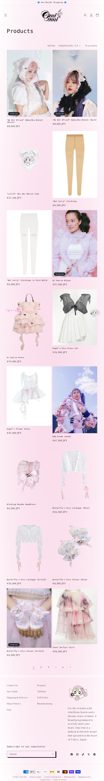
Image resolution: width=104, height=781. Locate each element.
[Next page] (70, 667)
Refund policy (70, 777)
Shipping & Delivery (17, 697)
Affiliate (41, 691)
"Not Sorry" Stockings (65, 201)
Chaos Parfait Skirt (64, 647)
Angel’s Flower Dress (18, 429)
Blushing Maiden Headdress (21, 504)
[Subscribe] (52, 754)
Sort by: (52, 45)
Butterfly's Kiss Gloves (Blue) (70, 580)
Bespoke (41, 685)
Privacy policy (36, 777)
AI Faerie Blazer (62, 280)
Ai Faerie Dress (15, 357)
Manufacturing (44, 703)
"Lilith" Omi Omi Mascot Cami (23, 194)
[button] (6, 15)
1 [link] (33, 667)
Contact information (52, 777)
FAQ (9, 709)
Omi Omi (23, 777)
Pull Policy (42, 697)
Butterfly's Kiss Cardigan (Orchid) (26, 580)
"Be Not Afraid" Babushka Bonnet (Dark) (75, 120)
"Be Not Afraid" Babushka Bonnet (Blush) (25, 121)
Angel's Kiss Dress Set (65, 348)
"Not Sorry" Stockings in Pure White (27, 280)
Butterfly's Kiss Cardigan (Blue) (71, 508)
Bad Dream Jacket (62, 436)
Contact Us (12, 685)
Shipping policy (84, 777)
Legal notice (45, 779)
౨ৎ (11, 197)
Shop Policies (14, 703)
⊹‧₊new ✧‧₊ (53, 687)
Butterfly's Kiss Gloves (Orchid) (25, 651)
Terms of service (59, 779)
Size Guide (12, 691)
